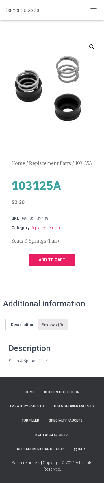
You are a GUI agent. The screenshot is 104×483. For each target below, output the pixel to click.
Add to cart (52, 260)
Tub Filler (30, 420)
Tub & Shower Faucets (73, 406)
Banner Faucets (26, 462)
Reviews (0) (52, 324)
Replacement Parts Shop (40, 449)
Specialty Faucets (66, 420)
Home (18, 163)
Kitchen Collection (61, 392)
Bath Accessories (52, 435)
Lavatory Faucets (27, 406)
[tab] (21, 324)
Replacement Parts (50, 163)
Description (22, 324)
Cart (82, 449)
